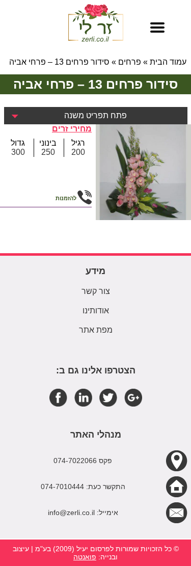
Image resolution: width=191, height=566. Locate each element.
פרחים (129, 62)
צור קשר (95, 291)
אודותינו (96, 310)
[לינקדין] (83, 397)
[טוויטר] (108, 397)
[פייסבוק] (58, 397)
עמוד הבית (168, 62)
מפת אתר (96, 330)
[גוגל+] (133, 397)
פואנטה (84, 557)
